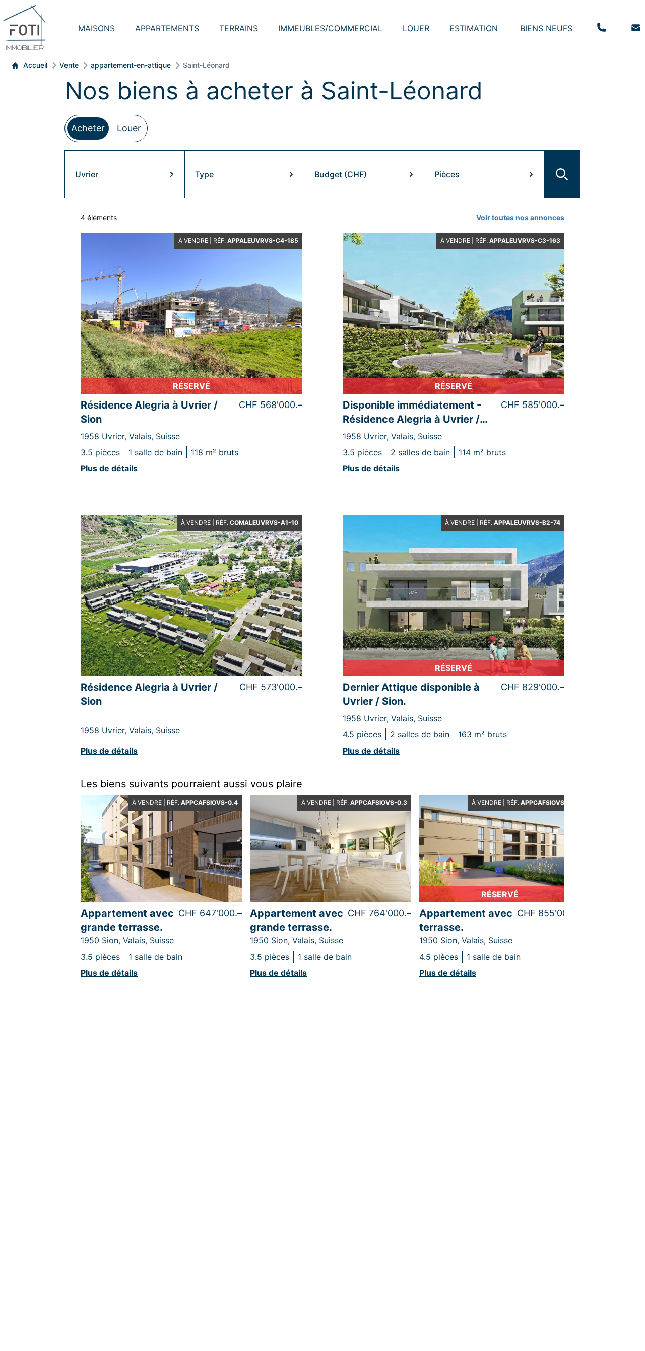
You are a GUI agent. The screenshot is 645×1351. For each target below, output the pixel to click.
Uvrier (86, 174)
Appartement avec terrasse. (465, 920)
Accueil (35, 65)
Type (204, 174)
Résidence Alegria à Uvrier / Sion (149, 412)
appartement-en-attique (131, 65)
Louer (416, 28)
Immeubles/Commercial (330, 28)
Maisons (96, 28)
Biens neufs (546, 28)
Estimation (473, 28)
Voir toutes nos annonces (520, 217)
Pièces (447, 174)
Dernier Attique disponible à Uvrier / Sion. (411, 694)
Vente (69, 65)
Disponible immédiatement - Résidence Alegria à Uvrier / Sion (412, 412)
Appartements (167, 28)
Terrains (238, 28)
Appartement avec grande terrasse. (127, 920)
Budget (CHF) (340, 174)
